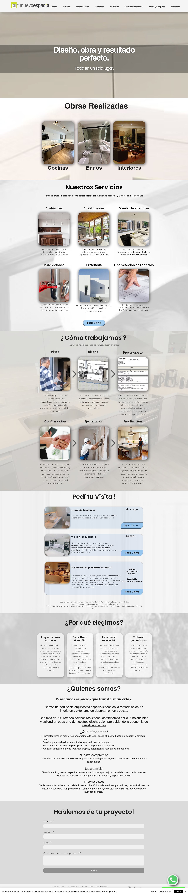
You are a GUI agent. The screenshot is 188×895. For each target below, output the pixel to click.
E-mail (47, 842)
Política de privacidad (109, 891)
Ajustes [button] (153, 891)
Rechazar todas (165, 891)
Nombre (48, 821)
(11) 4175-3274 (131, 525)
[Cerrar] (185, 891)
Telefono (48, 832)
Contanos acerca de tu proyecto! (62, 853)
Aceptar (178, 891)
